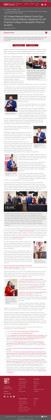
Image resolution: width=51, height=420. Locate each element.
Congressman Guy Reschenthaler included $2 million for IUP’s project (27, 335)
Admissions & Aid (18, 4)
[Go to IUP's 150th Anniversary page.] (6, 380)
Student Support (30, 1)
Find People (36, 391)
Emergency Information (23, 407)
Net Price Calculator (29, 416)
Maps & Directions (7, 393)
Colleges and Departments (39, 389)
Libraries (35, 387)
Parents (20, 389)
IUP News (14, 9)
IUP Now (8, 9)
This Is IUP (37, 4)
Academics (26, 3)
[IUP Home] (9, 4)
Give (46, 1)
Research (32, 3)
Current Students (22, 383)
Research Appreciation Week (27, 230)
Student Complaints (21, 416)
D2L (34, 405)
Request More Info (19, 45)
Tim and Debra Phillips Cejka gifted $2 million (28, 331)
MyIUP (35, 1)
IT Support (21, 405)
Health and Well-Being (23, 403)
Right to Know (37, 416)
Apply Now (36, 381)
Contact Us (6, 391)
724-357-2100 (9, 388)
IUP (4, 9)
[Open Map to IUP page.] (42, 4)
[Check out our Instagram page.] (7, 396)
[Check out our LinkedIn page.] (14, 396)
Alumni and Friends (22, 387)
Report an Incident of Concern (25, 409)
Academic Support (22, 401)
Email (35, 403)
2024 (19, 9)
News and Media (22, 391)
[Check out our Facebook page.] (4, 396)
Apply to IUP (32, 45)
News (39, 1)
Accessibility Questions (23, 411)
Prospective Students (23, 381)
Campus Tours (36, 383)
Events (42, 1)
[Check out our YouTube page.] (11, 396)
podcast (18, 237)
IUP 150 (24, 1)
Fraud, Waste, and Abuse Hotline (10, 416)
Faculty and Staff (22, 385)
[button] (45, 4)
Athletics (35, 385)
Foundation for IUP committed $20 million (22, 333)
